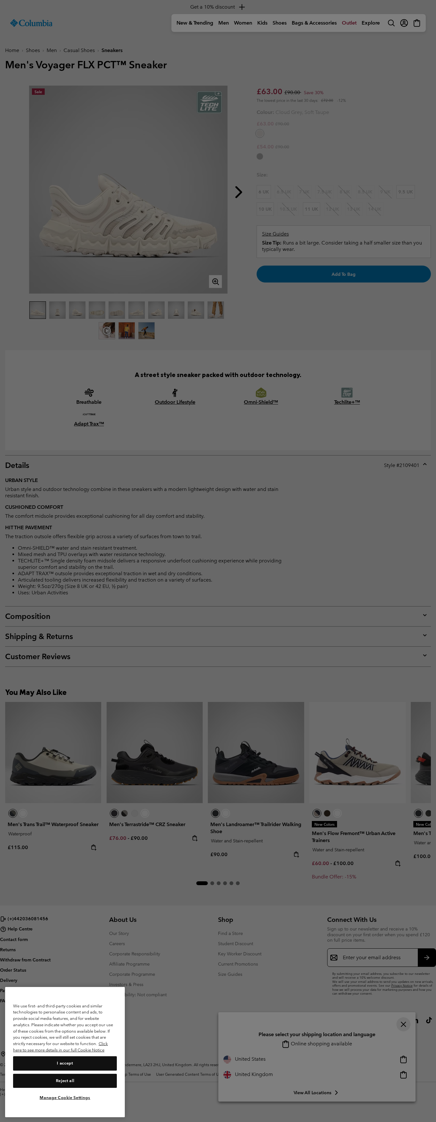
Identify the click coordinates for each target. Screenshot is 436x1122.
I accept (65, 1063)
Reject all (65, 1080)
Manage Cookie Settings (65, 1097)
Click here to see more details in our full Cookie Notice (60, 1047)
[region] (65, 1052)
